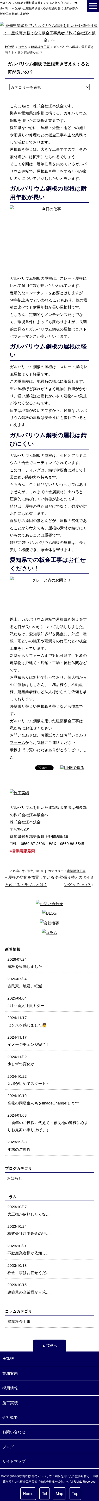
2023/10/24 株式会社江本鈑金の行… (28, 1229)
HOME (9, 46)
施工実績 (10, 1402)
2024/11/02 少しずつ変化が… (22, 1060)
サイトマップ (13, 1461)
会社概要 (10, 1417)
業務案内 (10, 1373)
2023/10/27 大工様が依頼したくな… (28, 1210)
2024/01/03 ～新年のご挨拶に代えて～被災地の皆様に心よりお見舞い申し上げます (47, 1122)
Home (28, 1493)
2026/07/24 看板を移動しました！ (26, 962)
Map (59, 1493)
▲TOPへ (49, 1345)
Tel (44, 1493)
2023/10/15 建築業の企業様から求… (28, 1288)
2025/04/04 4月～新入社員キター (25, 1001)
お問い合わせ (13, 1431)
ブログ (8, 1446)
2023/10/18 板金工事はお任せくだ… (28, 1269)
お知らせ (14, 1178)
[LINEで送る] (72, 767)
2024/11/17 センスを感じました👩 (27, 1021)
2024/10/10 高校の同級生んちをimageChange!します (43, 1099)
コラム (22, 46)
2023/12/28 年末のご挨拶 (19, 1145)
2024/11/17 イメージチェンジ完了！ (28, 1040)
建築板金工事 (40, 46)
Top (75, 1493)
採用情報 (10, 1388)
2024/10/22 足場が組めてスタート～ (28, 1079)
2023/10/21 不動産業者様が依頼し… (28, 1249)
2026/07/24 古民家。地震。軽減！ (26, 982)
